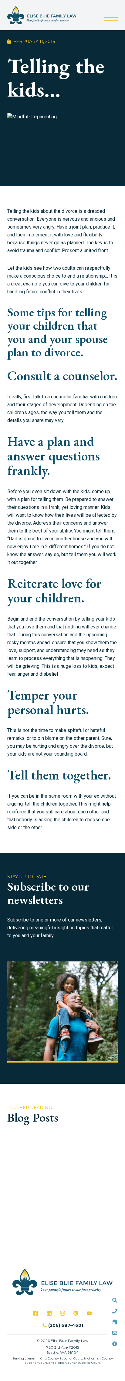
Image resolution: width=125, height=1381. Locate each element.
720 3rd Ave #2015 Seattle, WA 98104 (62, 1350)
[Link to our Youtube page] (89, 1313)
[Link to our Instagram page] (62, 1313)
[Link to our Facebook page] (35, 1313)
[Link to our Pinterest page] (75, 1313)
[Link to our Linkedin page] (49, 1313)
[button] (111, 19)
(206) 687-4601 (65, 1325)
